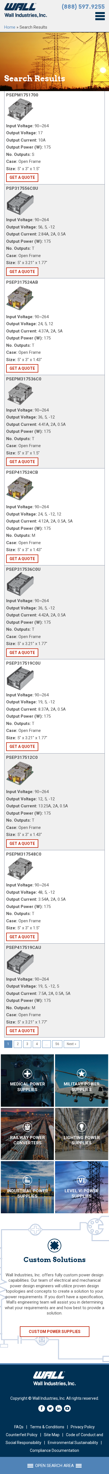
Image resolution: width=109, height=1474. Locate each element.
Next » (71, 1044)
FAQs (18, 1427)
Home (9, 27)
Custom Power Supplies (54, 1331)
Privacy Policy (83, 1427)
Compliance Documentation (54, 1450)
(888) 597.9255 (83, 6)
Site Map (52, 1435)
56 (57, 1044)
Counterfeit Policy (21, 1435)
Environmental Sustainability (73, 1442)
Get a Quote (22, 177)
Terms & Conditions (47, 1427)
